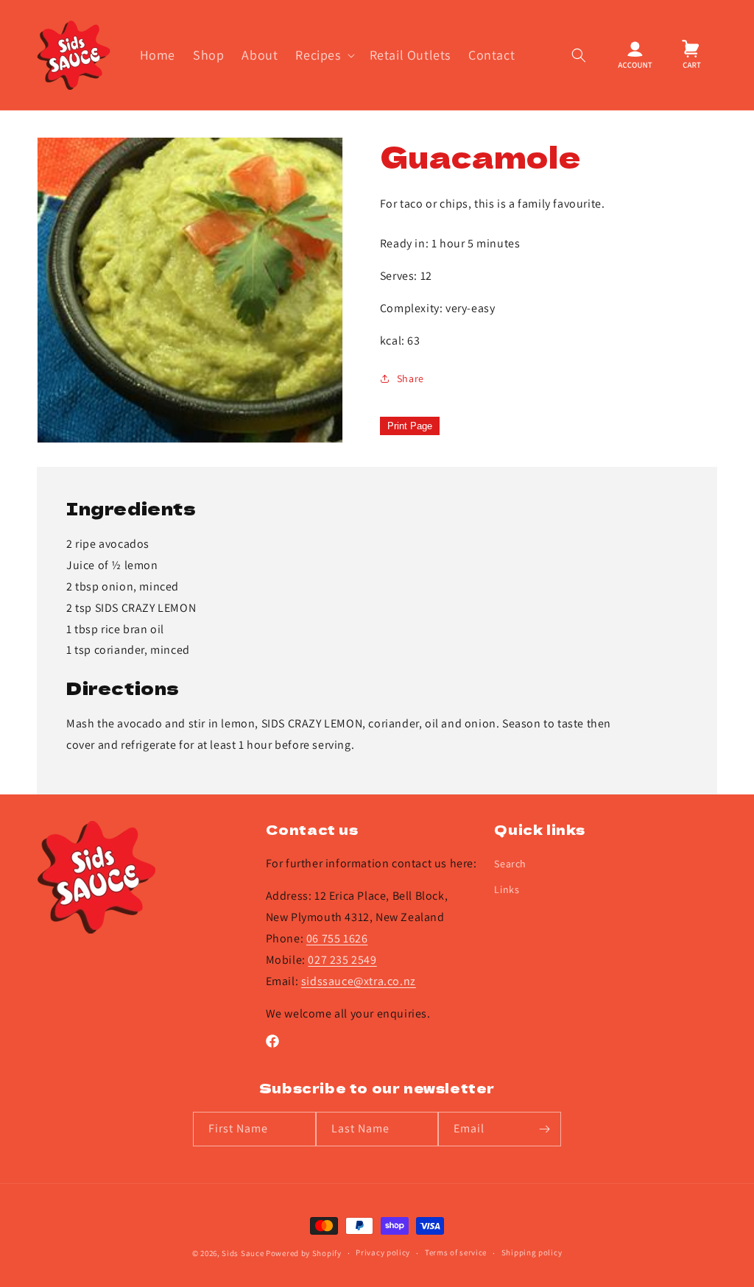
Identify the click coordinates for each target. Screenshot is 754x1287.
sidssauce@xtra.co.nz (358, 981)
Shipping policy (532, 1252)
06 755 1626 (337, 938)
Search (510, 863)
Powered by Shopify (304, 1253)
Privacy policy (383, 1252)
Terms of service (456, 1252)
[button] (323, 55)
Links (506, 889)
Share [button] (410, 378)
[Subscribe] (544, 1129)
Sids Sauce (243, 1253)
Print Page (409, 425)
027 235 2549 (342, 959)
